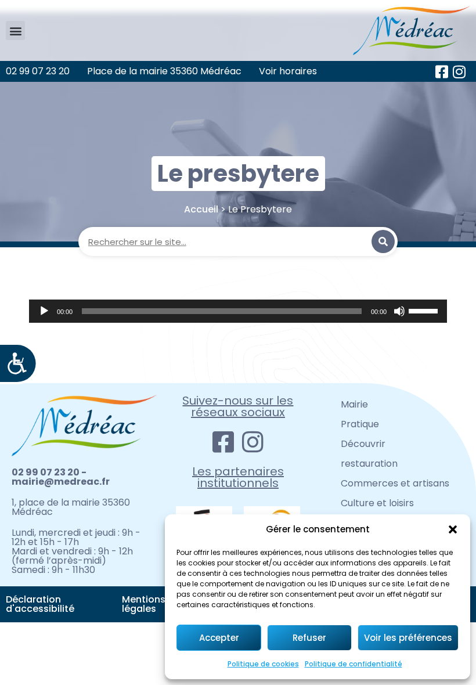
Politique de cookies (263, 664)
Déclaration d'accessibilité (40, 604)
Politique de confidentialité (353, 664)
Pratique (360, 424)
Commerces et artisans (395, 483)
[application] (238, 311)
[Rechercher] (383, 241)
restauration (369, 463)
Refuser (309, 638)
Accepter (219, 638)
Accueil (201, 209)
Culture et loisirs (377, 503)
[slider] (425, 310)
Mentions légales (143, 604)
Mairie (354, 404)
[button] (453, 529)
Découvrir (363, 443)
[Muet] (399, 311)
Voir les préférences (408, 638)
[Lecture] (44, 311)
